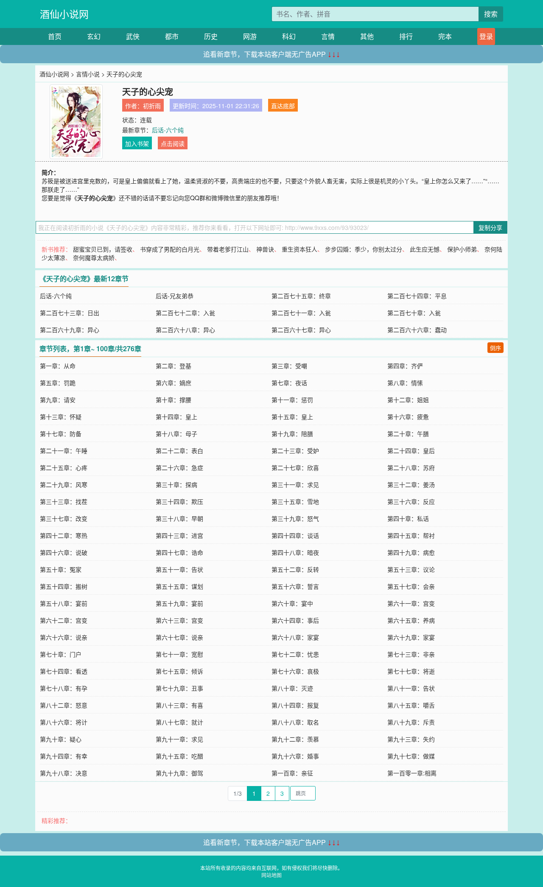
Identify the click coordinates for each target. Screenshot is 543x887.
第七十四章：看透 (63, 671)
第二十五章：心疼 (63, 467)
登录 (486, 36)
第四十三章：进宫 (179, 535)
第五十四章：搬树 (63, 586)
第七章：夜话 (289, 382)
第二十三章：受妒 (295, 450)
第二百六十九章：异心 (69, 329)
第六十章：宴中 (292, 603)
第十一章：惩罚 (292, 399)
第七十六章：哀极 (295, 671)
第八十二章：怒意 (63, 705)
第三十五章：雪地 (295, 501)
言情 (328, 36)
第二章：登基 (173, 365)
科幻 (289, 36)
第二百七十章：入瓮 (414, 312)
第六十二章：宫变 (63, 620)
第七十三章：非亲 (411, 654)
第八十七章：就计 (179, 722)
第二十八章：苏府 (411, 467)
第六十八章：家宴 (295, 637)
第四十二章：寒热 (63, 535)
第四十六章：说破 (63, 552)
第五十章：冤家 (60, 569)
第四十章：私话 (408, 518)
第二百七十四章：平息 (417, 295)
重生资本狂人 (299, 249)
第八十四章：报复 (295, 705)
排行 (406, 36)
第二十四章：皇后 (411, 450)
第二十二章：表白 (179, 450)
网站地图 (271, 875)
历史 (211, 36)
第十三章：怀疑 (60, 416)
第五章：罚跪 (58, 382)
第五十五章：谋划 (179, 586)
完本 (445, 36)
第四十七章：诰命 (179, 552)
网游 (250, 36)
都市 (172, 36)
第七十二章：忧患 (295, 654)
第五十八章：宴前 (63, 603)
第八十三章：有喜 (179, 705)
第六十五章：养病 (411, 620)
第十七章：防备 (60, 433)
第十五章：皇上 (292, 416)
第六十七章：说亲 (179, 637)
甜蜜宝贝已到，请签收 (102, 249)
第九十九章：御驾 (179, 773)
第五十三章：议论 (411, 569)
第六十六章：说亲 (63, 637)
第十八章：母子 (176, 433)
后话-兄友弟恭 (174, 295)
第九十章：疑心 (60, 739)
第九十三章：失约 (411, 739)
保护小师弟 (462, 249)
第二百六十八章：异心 (185, 329)
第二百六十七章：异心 (301, 329)
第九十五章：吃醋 (179, 756)
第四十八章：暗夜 (295, 552)
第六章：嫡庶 (173, 382)
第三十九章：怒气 (295, 518)
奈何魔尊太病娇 (94, 257)
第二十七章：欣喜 (295, 467)
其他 (367, 36)
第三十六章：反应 (411, 501)
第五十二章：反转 (295, 569)
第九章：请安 (58, 399)
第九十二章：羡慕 (295, 739)
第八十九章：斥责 (411, 722)
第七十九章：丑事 (179, 688)
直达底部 (283, 105)
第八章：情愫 (405, 382)
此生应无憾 (424, 249)
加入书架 (137, 143)
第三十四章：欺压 (179, 501)
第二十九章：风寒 (63, 484)
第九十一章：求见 (179, 739)
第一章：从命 (58, 365)
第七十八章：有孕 (63, 688)
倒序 (495, 348)
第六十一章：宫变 (411, 603)
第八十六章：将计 (63, 722)
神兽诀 (265, 249)
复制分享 (490, 227)
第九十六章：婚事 (295, 756)
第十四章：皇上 (176, 416)
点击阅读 (173, 143)
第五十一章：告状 (179, 569)
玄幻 (94, 36)
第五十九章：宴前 (179, 603)
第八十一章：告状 (411, 688)
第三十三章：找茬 (63, 501)
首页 (55, 36)
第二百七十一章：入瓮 (301, 312)
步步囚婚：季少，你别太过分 (363, 249)
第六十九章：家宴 (411, 637)
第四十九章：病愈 (411, 552)
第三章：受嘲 (289, 365)
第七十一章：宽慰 (179, 654)
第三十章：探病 (176, 484)
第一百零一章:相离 (412, 773)
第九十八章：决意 (63, 773)
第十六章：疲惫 (408, 416)
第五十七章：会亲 (411, 586)
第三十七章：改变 (63, 518)
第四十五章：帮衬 (411, 535)
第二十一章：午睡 (63, 450)
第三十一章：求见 (295, 484)
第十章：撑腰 (173, 399)
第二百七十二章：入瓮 (185, 312)
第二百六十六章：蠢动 (417, 329)
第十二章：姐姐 (408, 399)
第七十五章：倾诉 (179, 671)
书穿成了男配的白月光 (169, 249)
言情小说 (88, 74)
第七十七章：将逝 (411, 671)
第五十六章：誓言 (295, 586)
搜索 (491, 14)
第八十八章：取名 (295, 722)
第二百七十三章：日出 (69, 312)
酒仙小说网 (64, 14)
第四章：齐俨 (405, 365)
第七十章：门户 (60, 654)
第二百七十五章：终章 (301, 295)
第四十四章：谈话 (295, 535)
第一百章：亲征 (292, 773)
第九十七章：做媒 (411, 756)
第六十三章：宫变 (179, 620)
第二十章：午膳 (408, 433)
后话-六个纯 (168, 130)
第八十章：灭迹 (292, 688)
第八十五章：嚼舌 (411, 705)
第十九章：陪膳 (292, 433)
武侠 (133, 36)
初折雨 (152, 105)
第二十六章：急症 (179, 467)
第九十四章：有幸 (63, 756)
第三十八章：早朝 (179, 518)
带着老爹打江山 (228, 249)
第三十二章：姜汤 (411, 484)
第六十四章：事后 (295, 620)
